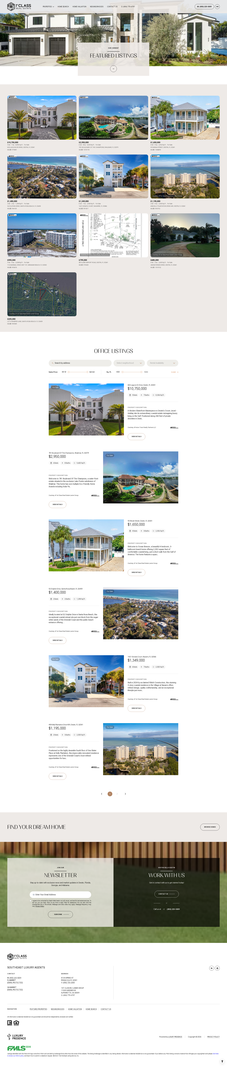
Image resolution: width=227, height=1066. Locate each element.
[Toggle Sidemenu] (217, 6)
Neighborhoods (96, 7)
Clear (173, 372)
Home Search (63, 7)
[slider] (68, 372)
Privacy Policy (39, 906)
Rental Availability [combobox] (157, 363)
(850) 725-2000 (69, 983)
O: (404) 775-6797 (128, 7)
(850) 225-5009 (173, 909)
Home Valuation (79, 7)
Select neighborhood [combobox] (125, 363)
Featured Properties (38, 1009)
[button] (167, 894)
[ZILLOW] (217, 968)
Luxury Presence (175, 1037)
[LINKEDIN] (211, 968)
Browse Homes (210, 827)
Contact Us (112, 7)
